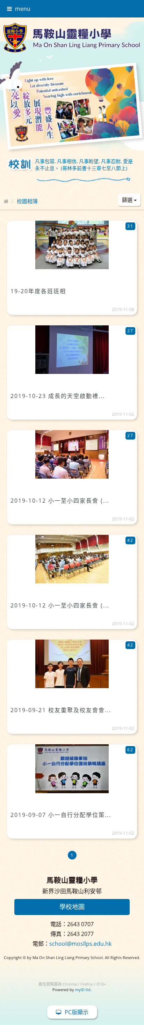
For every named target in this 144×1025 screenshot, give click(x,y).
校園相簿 (27, 201)
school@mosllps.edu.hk (80, 943)
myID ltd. (83, 989)
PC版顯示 (76, 1012)
